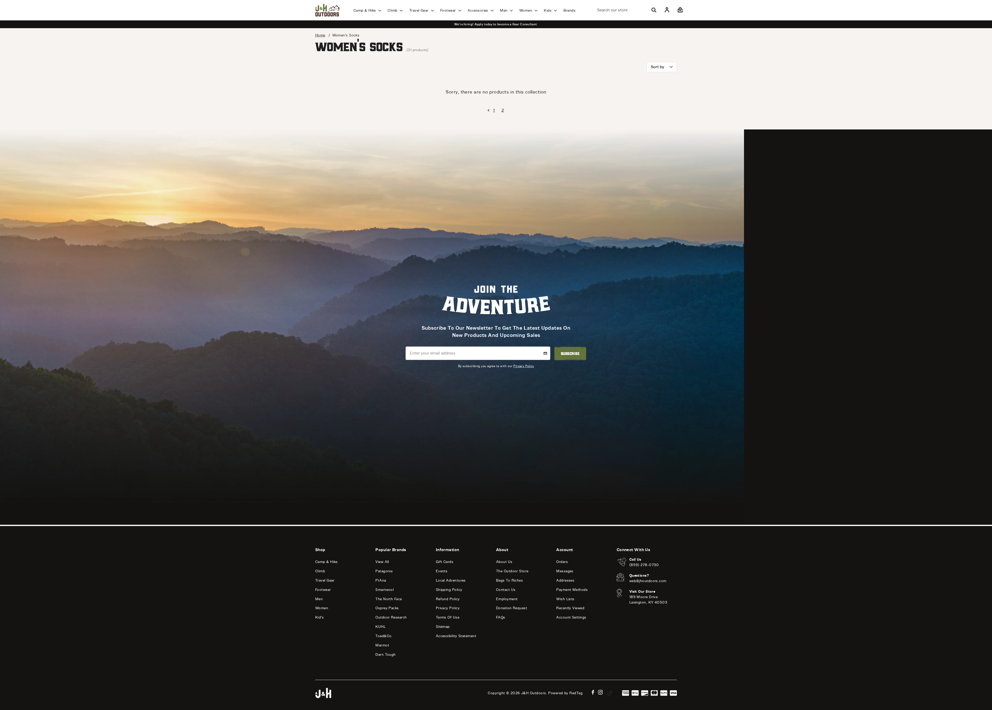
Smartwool (384, 590)
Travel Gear (419, 10)
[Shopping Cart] (679, 10)
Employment (507, 599)
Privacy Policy (523, 366)
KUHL (380, 626)
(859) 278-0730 (644, 565)
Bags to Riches (509, 580)
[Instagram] (600, 692)
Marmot (382, 645)
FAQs (500, 617)
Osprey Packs (387, 608)
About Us (504, 562)
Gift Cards (445, 562)
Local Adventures (451, 580)
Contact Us (506, 590)
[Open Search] (653, 10)
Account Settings (571, 617)
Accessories (478, 10)
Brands (569, 10)
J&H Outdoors (533, 693)
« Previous (488, 110)
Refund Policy (448, 599)
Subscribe (570, 353)
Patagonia (383, 571)
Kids (548, 10)
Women (526, 10)
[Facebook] (593, 692)
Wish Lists (565, 599)
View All (382, 562)
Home (320, 35)
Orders (562, 562)
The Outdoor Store (512, 571)
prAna (380, 580)
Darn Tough (385, 654)
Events (442, 571)
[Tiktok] (610, 693)
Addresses (565, 580)
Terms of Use (447, 617)
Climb (393, 10)
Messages (565, 571)
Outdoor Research (391, 617)
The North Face (388, 599)
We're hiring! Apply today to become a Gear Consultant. (496, 24)
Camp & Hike (365, 10)
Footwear (448, 10)
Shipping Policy (449, 590)
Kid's (319, 617)
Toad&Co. (384, 636)
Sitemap (443, 626)
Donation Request (511, 608)
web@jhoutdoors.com (648, 581)
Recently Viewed (570, 608)
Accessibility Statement (456, 636)
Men (504, 10)
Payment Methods (572, 590)
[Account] (667, 10)
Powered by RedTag (565, 693)
